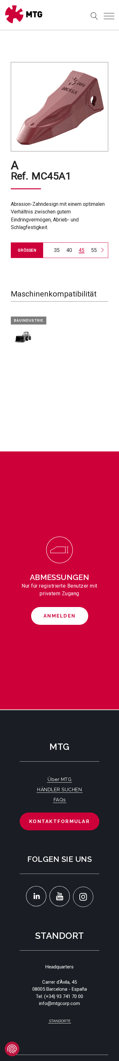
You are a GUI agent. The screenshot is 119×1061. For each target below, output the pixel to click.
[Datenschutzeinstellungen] (12, 1049)
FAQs (60, 800)
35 (57, 250)
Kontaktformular (59, 821)
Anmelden (59, 616)
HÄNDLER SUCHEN (59, 789)
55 (94, 250)
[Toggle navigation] (109, 16)
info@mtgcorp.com (59, 1003)
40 (69, 250)
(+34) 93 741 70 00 (63, 996)
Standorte (59, 1021)
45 (81, 250)
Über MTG (59, 779)
